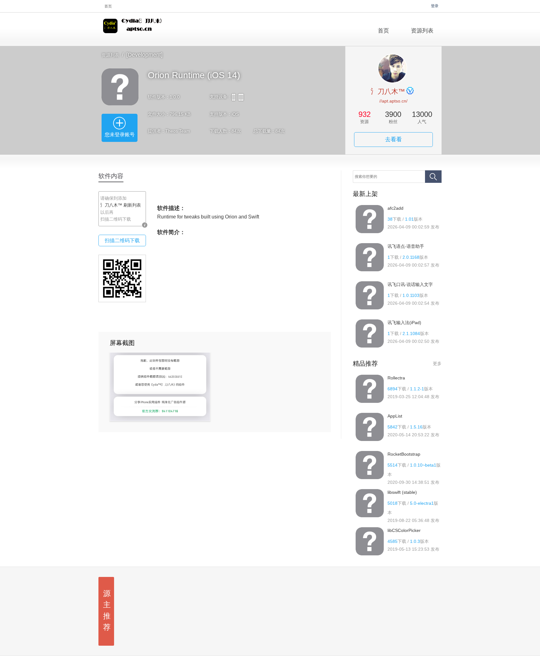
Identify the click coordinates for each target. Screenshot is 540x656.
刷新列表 (132, 205)
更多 (437, 363)
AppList (395, 415)
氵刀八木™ (388, 91)
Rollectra (396, 377)
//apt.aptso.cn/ (393, 100)
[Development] (144, 55)
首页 (108, 6)
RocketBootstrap (404, 454)
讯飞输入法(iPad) (404, 322)
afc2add (395, 208)
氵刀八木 (133, 29)
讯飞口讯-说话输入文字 (410, 284)
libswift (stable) (402, 492)
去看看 (393, 139)
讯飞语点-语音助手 (406, 246)
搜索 (433, 176)
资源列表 (110, 55)
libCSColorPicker (404, 530)
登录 (434, 6)
